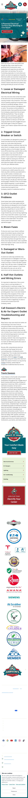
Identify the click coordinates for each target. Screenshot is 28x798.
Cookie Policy (12, 784)
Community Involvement (12, 730)
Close (14, 794)
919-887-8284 (8, 756)
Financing (8, 723)
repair (15, 357)
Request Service (9, 759)
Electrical (16, 688)
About (7, 721)
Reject (14, 788)
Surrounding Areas (7, 692)
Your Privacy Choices (8, 710)
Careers (7, 728)
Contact (3, 362)
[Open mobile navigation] (2, 4)
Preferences (14, 791)
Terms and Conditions (20, 784)
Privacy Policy (5, 784)
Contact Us (7, 763)
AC (21, 688)
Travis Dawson (8, 373)
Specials (7, 726)
